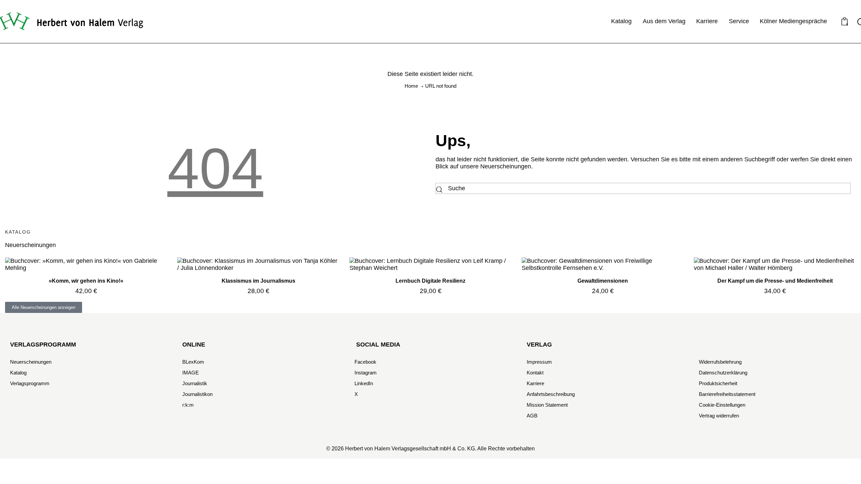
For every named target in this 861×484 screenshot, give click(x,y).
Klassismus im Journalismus (258, 281)
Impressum (539, 362)
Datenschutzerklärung (723, 372)
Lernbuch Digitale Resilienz (430, 281)
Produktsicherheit (718, 383)
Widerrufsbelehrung (720, 362)
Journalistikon (197, 394)
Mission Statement (547, 405)
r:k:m (188, 405)
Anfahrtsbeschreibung (551, 394)
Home (411, 86)
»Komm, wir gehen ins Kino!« (86, 281)
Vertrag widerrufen (719, 415)
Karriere (535, 383)
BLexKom (193, 362)
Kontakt (535, 372)
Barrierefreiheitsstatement (727, 394)
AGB (532, 415)
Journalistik (194, 383)
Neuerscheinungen (30, 362)
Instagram (365, 372)
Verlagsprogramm (29, 383)
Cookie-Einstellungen (722, 405)
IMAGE (190, 372)
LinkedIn (363, 383)
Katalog (18, 372)
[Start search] (439, 190)
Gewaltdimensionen (602, 281)
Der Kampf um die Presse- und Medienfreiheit (775, 281)
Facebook (365, 362)
